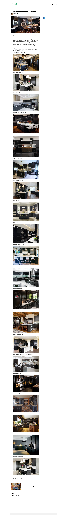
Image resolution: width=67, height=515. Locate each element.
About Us (48, 4)
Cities (20, 4)
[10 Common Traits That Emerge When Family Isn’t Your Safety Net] (16, 486)
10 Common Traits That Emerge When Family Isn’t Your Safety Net (31, 487)
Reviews (23, 4)
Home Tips (31, 4)
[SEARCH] (56, 4)
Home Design (27, 4)
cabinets (29, 36)
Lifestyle (35, 4)
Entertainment (43, 4)
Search (55, 15)
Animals (39, 4)
